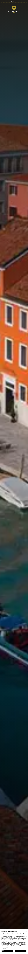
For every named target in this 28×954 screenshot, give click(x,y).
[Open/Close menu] (2, 7)
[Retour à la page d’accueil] (14, 9)
